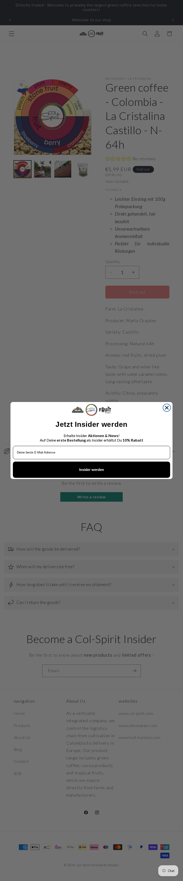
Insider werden (91, 470)
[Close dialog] (167, 408)
